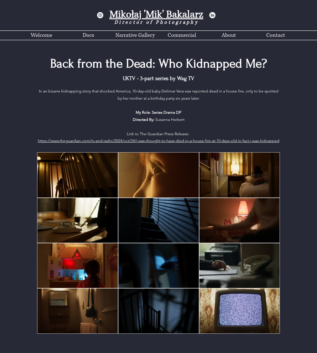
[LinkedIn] (212, 15)
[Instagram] (100, 15)
